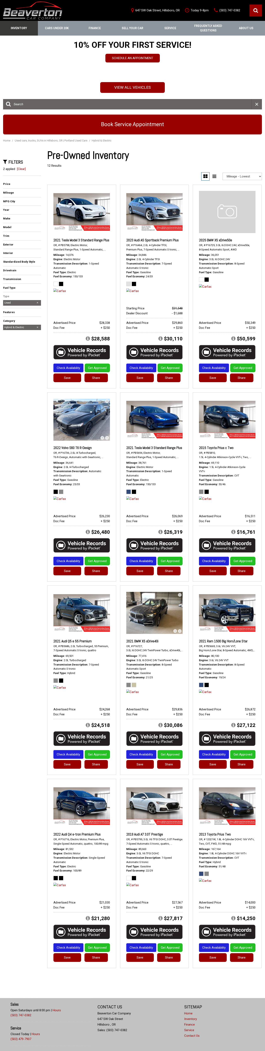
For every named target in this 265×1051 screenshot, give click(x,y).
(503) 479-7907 (21, 1039)
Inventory (19, 28)
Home (7, 140)
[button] (255, 11)
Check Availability (68, 368)
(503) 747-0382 (21, 1015)
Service (170, 28)
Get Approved (97, 368)
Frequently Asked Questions (208, 28)
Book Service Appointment (132, 124)
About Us (246, 28)
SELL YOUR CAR (133, 61)
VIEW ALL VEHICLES (132, 87)
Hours (57, 1010)
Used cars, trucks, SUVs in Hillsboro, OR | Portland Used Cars (51, 140)
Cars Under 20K (57, 28)
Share (96, 378)
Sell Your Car (132, 28)
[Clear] (21, 169)
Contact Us (192, 1036)
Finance (95, 28)
